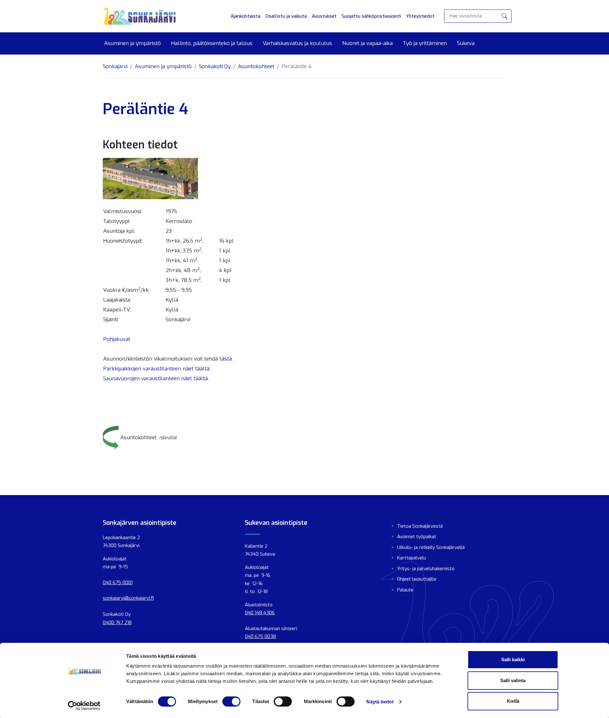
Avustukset (324, 16)
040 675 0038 (260, 636)
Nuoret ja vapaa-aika (367, 43)
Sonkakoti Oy (215, 66)
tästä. (226, 358)
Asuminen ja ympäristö (132, 43)
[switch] (231, 701)
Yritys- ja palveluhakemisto (426, 568)
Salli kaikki (513, 659)
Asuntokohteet (256, 66)
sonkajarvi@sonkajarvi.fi (128, 598)
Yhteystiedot (420, 16)
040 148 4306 (260, 613)
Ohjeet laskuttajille (416, 579)
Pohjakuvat (116, 339)
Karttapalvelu (411, 558)
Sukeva (466, 43)
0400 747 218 (117, 622)
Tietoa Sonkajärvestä (420, 526)
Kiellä (513, 701)
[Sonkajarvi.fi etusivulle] (139, 16)
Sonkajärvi (115, 66)
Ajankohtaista (245, 16)
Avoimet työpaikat (416, 536)
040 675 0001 (118, 582)
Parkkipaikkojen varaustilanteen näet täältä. (156, 368)
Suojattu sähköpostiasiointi (371, 16)
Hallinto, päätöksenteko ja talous (211, 43)
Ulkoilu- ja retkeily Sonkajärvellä (431, 547)
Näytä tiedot (379, 701)
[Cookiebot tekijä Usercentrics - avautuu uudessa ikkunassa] (84, 705)
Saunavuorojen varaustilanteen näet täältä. (156, 378)
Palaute (405, 590)
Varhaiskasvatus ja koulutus (297, 43)
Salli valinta (513, 680)
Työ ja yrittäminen (425, 43)
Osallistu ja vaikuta (286, 16)
